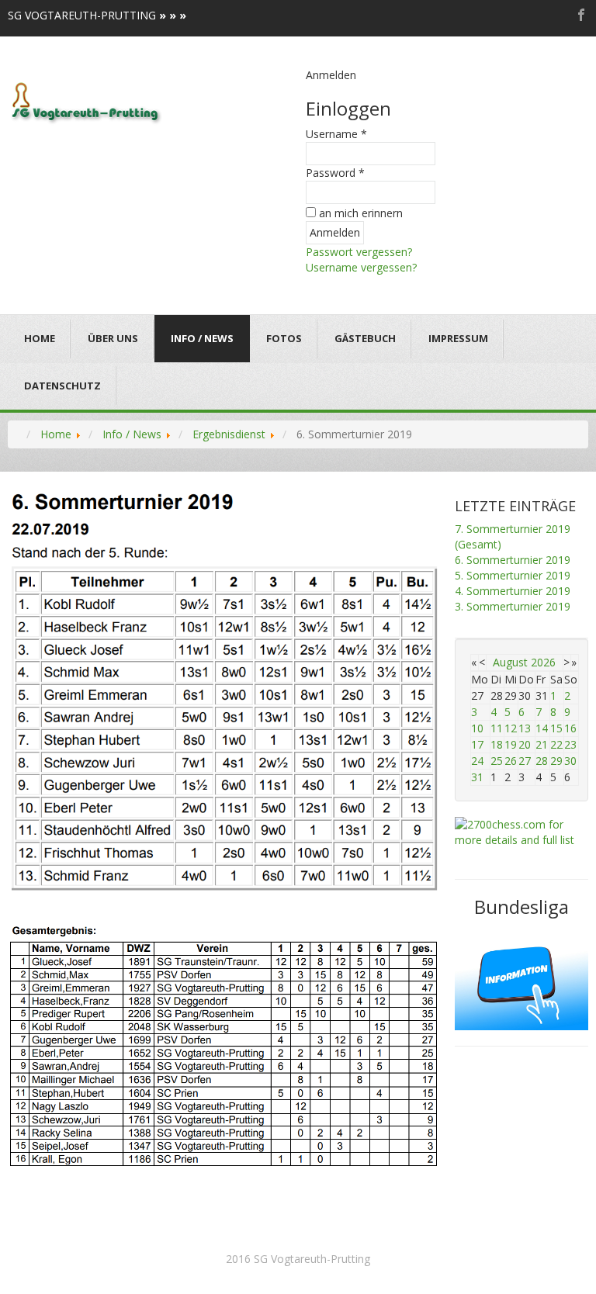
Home (39, 338)
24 (477, 760)
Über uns (113, 338)
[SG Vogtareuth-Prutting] (86, 101)
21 (541, 744)
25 (496, 760)
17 (477, 744)
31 (477, 777)
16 (570, 728)
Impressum (458, 338)
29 (556, 760)
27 (524, 760)
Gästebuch (365, 338)
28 (541, 760)
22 (556, 744)
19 (510, 744)
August (510, 662)
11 (496, 728)
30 (570, 760)
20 (524, 744)
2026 (543, 662)
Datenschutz (62, 386)
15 (556, 728)
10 (477, 728)
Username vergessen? (361, 267)
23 (570, 744)
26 (510, 760)
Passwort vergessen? (359, 251)
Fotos (284, 338)
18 (496, 744)
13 (524, 728)
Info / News (202, 338)
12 (510, 728)
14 (541, 728)
